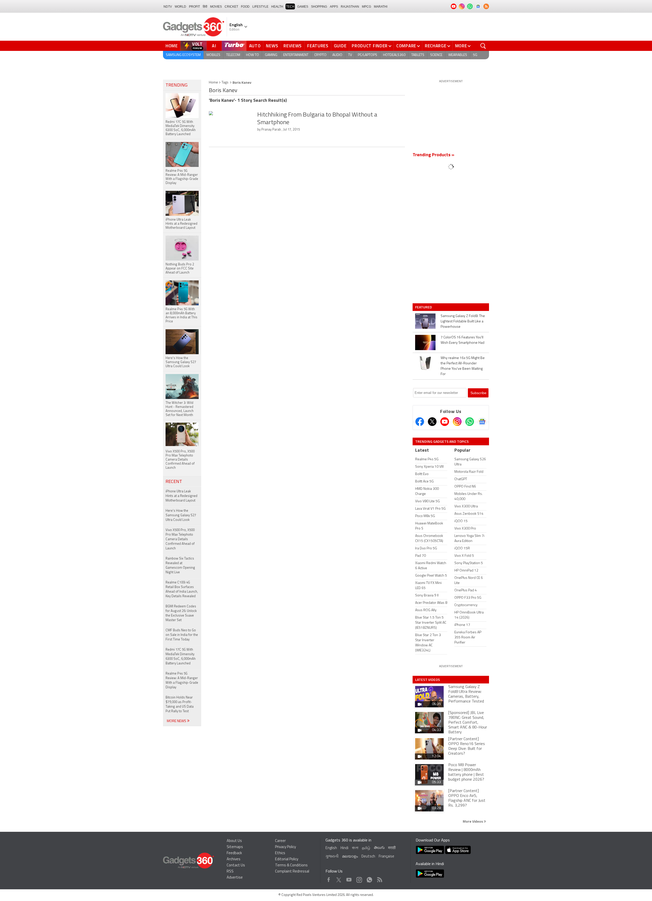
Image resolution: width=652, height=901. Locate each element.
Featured (424, 307)
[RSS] (486, 6)
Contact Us (236, 865)
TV (350, 55)
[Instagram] (457, 421)
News (272, 45)
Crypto (320, 55)
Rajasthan (350, 6)
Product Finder (370, 45)
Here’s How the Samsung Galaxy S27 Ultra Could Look (181, 515)
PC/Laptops (367, 55)
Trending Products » (433, 155)
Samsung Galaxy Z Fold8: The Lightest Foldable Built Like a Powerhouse (463, 321)
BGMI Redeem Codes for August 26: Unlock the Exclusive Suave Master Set (181, 613)
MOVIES (216, 6)
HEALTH (277, 6)
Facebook (328, 878)
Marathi (380, 6)
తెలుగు (379, 848)
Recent (174, 482)
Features (318, 45)
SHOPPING (319, 6)
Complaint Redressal (292, 872)
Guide (340, 45)
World (180, 6)
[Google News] (482, 421)
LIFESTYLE (260, 6)
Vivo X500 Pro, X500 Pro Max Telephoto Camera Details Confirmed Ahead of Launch (180, 539)
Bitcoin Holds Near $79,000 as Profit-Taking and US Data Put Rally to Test (180, 704)
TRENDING (176, 85)
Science (436, 55)
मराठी (392, 848)
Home (172, 45)
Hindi (344, 848)
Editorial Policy (286, 859)
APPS (334, 6)
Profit (194, 6)
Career (280, 841)
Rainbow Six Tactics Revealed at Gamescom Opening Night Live (180, 565)
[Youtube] (444, 421)
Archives (233, 859)
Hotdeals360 (394, 55)
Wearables (457, 55)
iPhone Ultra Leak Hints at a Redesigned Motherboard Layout (181, 496)
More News (177, 721)
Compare (406, 45)
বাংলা (355, 848)
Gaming (271, 55)
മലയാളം (350, 857)
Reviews (292, 45)
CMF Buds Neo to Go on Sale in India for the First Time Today (182, 635)
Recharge (435, 45)
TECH (290, 6)
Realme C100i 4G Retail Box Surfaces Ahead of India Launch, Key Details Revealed (182, 589)
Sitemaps (235, 847)
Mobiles (213, 55)
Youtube (349, 878)
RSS (230, 872)
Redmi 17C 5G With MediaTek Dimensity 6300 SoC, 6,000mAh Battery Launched (181, 656)
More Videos (473, 821)
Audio (337, 55)
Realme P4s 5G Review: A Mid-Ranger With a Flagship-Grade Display (182, 680)
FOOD (245, 6)
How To (252, 55)
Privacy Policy (285, 847)
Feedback (234, 853)
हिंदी (205, 6)
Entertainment (295, 55)
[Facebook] (419, 421)
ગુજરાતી (331, 857)
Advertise (235, 878)
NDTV (168, 6)
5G (475, 55)
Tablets (417, 55)
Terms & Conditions (291, 865)
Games (302, 6)
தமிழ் (366, 848)
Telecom (233, 55)
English (331, 848)
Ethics (280, 853)
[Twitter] (432, 421)
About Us (234, 841)
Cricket (231, 6)
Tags (225, 82)
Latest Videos (427, 679)
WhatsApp (369, 878)
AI (214, 45)
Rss (379, 878)
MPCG (366, 6)
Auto (255, 45)
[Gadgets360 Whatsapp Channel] (469, 421)
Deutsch (368, 857)
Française (386, 857)
